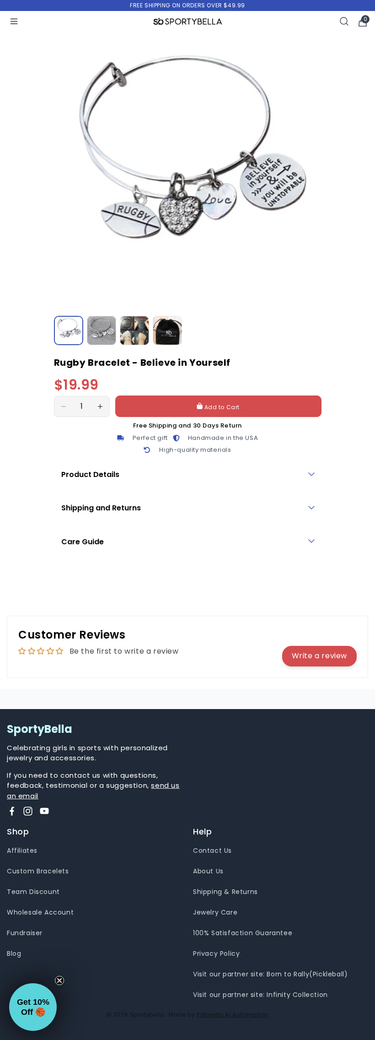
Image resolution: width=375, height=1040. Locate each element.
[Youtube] (44, 811)
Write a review (319, 655)
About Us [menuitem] (208, 871)
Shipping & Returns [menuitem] (225, 891)
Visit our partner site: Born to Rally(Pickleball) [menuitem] (270, 974)
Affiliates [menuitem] (22, 850)
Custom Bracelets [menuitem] (38, 871)
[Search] (344, 21)
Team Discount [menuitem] (33, 891)
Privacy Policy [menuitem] (216, 953)
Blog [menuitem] (14, 953)
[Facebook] (12, 811)
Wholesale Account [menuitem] (40, 912)
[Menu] (14, 21)
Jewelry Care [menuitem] (215, 912)
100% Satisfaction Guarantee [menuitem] (242, 932)
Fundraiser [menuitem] (25, 932)
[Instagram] (27, 811)
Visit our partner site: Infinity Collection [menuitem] (260, 994)
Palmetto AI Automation (232, 1014)
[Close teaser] (59, 980)
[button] (33, 1007)
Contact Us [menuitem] (212, 850)
